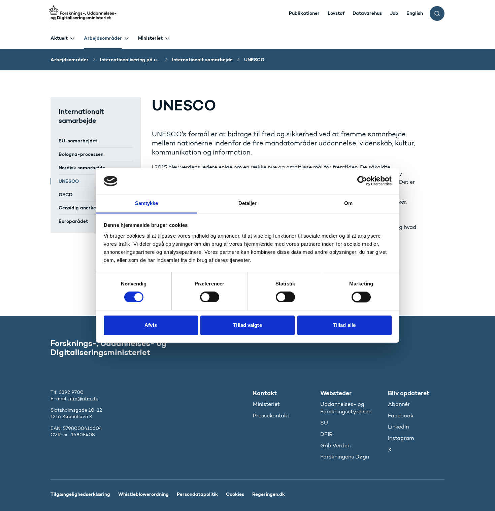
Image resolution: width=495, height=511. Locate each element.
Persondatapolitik (197, 494)
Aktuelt (59, 38)
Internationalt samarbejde (81, 116)
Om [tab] (348, 203)
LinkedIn (398, 426)
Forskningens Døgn (344, 456)
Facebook (401, 415)
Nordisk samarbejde (82, 168)
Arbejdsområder (103, 38)
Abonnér (399, 404)
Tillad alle (344, 325)
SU (324, 422)
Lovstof (336, 13)
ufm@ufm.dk (83, 399)
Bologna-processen (81, 154)
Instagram (401, 438)
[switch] (209, 297)
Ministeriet (150, 38)
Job (394, 13)
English (414, 13)
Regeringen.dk (268, 494)
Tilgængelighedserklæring (80, 494)
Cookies (235, 494)
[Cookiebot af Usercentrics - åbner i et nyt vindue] (362, 181)
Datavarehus (367, 13)
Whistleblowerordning (143, 494)
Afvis (150, 325)
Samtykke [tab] (146, 203)
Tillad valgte (247, 325)
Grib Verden (335, 445)
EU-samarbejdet (78, 141)
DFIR (326, 434)
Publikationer (304, 13)
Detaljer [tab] (247, 203)
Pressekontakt (271, 415)
